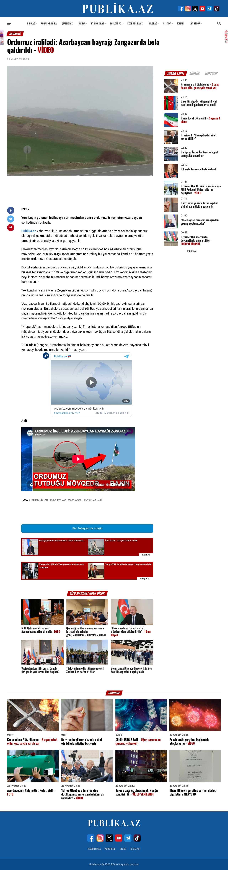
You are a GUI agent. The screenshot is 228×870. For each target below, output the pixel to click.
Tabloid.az (115, 23)
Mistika (167, 23)
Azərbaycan (58, 500)
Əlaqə (123, 849)
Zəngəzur (76, 500)
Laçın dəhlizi (94, 500)
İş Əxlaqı (135, 849)
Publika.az (28, 231)
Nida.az (31, 23)
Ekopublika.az (135, 23)
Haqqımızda (94, 849)
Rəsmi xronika (49, 23)
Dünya (82, 23)
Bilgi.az (153, 23)
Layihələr (195, 23)
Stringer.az (97, 23)
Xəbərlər (110, 849)
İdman (180, 23)
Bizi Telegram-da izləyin (87, 528)
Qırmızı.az (67, 23)
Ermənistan (40, 500)
